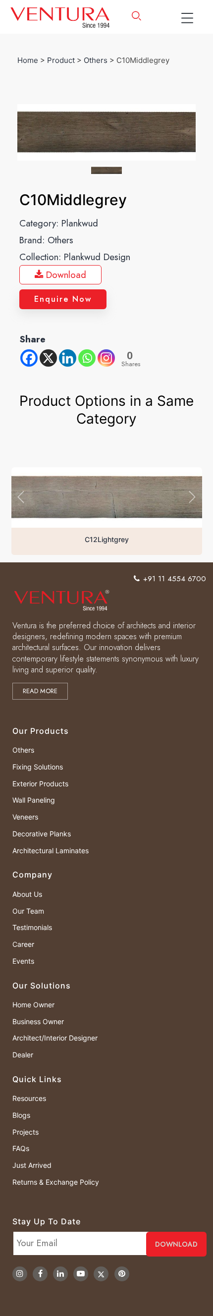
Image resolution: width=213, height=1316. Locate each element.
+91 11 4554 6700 (174, 578)
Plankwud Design (97, 257)
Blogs (21, 1115)
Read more (40, 691)
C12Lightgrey (107, 539)
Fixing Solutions (37, 767)
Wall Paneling (33, 800)
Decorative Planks (41, 833)
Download (64, 274)
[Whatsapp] (87, 358)
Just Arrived (32, 1165)
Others (95, 60)
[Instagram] (106, 358)
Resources (29, 1098)
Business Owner (38, 1021)
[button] (20, 497)
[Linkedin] (67, 358)
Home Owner (33, 1004)
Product (61, 60)
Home (27, 60)
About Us (27, 894)
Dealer (22, 1054)
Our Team (28, 911)
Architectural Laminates (50, 850)
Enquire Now (63, 299)
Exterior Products (40, 783)
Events (23, 961)
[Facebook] (29, 358)
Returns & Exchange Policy (55, 1182)
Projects (25, 1132)
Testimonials (32, 927)
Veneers (25, 817)
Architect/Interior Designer (55, 1038)
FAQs (20, 1148)
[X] (48, 358)
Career (23, 944)
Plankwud (79, 223)
